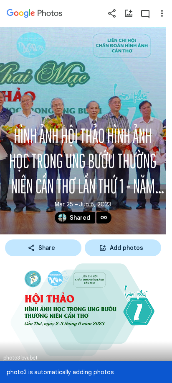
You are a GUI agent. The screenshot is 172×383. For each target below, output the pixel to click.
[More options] (162, 13)
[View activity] (145, 13)
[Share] (112, 13)
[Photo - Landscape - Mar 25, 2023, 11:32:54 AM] (86, 313)
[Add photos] (128, 13)
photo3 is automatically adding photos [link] (60, 372)
